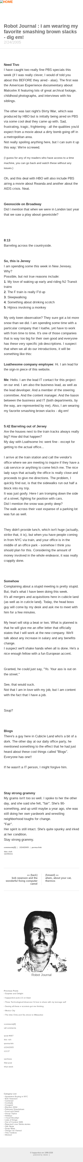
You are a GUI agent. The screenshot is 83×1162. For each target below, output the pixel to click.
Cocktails (9, 1103)
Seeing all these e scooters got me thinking (24, 1006)
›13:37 (7, 1051)
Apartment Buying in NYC (16, 1096)
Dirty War (49, 111)
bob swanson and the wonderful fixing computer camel (21, 880)
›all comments (10, 1028)
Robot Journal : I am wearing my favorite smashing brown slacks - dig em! (41, 31)
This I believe (11, 1133)
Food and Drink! (12, 1111)
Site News (9, 1126)
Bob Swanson (11, 1099)
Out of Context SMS (14, 1122)
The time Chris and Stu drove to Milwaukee (24, 1015)
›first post (8, 1063)
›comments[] (10, 1024)
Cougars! (9, 1105)
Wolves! (8, 1135)
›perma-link (9, 1043)
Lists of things (11, 1120)
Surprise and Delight (14, 993)
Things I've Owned (13, 1130)
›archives (8, 1059)
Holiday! (8, 1116)
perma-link (37, 847)
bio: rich (8, 852)
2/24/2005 (24, 847)
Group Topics (11, 1113)
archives (8, 854)
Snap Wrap (10, 1128)
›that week (8, 1067)
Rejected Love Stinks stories (17, 1124)
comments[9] (10, 847)
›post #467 (9, 1036)
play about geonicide (41, 214)
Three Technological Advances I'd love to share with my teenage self (35, 1002)
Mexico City (10, 1010)
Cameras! (9, 1101)
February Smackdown (14, 1109)
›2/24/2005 (9, 1047)
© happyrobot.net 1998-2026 (41, 1153)
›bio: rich (7, 1040)
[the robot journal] (41, 971)
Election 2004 (11, 1107)
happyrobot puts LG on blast (18, 998)
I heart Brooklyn (12, 1118)
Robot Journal (41, 975)
